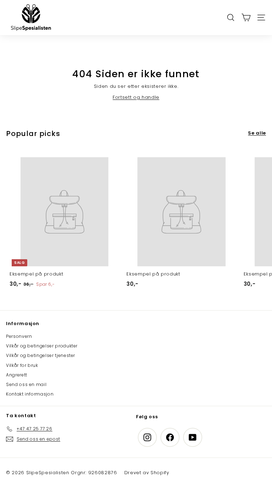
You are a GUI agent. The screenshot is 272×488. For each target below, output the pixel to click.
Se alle (257, 133)
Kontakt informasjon (29, 394)
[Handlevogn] (246, 17)
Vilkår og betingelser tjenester (40, 355)
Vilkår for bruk (22, 365)
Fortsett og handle (136, 97)
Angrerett (16, 375)
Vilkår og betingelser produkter (42, 346)
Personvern (19, 336)
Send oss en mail (26, 384)
